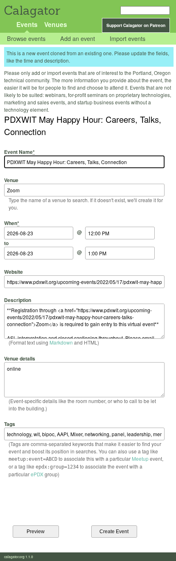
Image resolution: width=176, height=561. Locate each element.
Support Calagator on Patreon (135, 25)
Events (27, 24)
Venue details (19, 358)
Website (13, 271)
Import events (127, 38)
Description (17, 300)
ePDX (37, 474)
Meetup (140, 458)
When (11, 223)
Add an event (77, 38)
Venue (11, 180)
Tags (9, 424)
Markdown (61, 342)
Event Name (19, 151)
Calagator (31, 10)
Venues (55, 24)
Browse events (26, 38)
